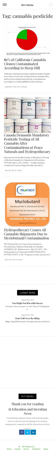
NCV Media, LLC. (28, 447)
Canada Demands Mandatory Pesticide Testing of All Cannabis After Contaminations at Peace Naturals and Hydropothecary (27, 143)
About (9, 449)
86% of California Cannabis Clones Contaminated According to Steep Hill (25, 63)
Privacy (26, 449)
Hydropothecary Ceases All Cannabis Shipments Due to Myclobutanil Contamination (26, 233)
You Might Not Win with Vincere (27, 303)
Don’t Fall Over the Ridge (27, 318)
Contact (17, 449)
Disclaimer (36, 449)
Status (46, 449)
